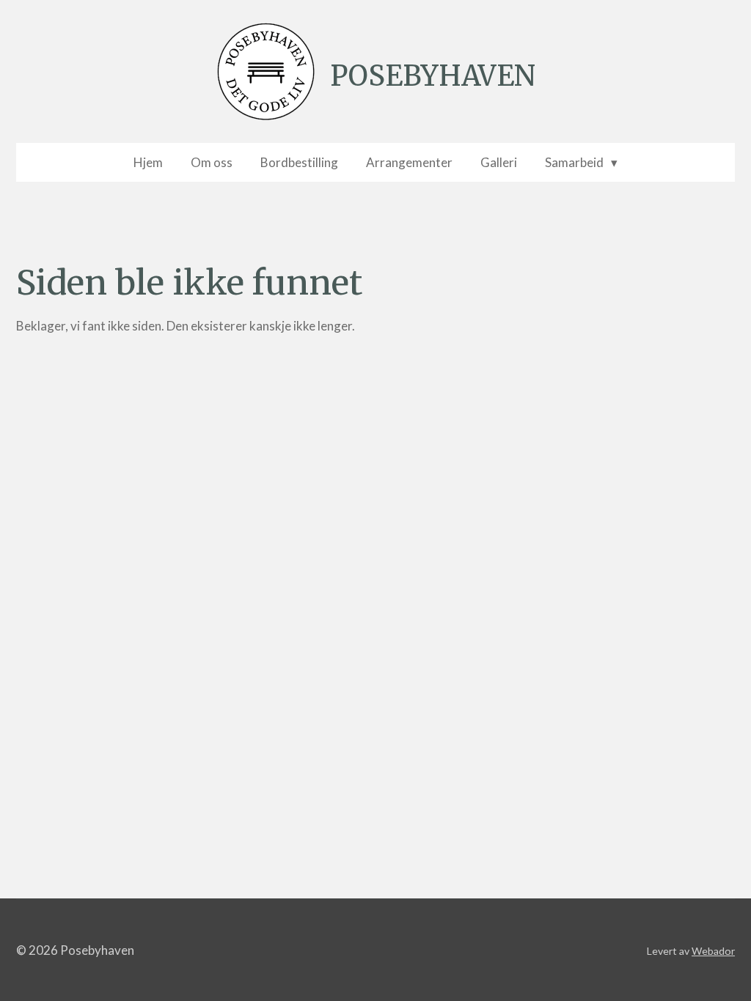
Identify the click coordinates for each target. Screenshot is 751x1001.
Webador (713, 951)
